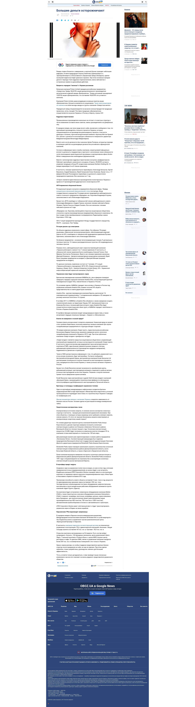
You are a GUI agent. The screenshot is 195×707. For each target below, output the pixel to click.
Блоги (115, 606)
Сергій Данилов (129, 257)
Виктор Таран (128, 214)
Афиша (66, 644)
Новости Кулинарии (86, 630)
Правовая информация (104, 575)
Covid (90, 640)
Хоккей (84, 616)
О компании (67, 575)
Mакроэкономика (82, 635)
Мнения (127, 192)
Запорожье (82, 611)
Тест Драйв (67, 625)
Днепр (91, 611)
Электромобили (78, 625)
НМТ (106, 620)
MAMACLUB (81, 640)
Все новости (143, 606)
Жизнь (89, 606)
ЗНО (99, 620)
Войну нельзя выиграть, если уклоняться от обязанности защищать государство (133, 220)
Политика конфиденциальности (123, 575)
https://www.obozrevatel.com (98, 670)
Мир (75, 606)
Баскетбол (75, 616)
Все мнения (129, 292)
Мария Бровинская (65, 13)
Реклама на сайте (69, 577)
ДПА (93, 620)
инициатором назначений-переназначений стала (73, 191)
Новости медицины (69, 640)
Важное (127, 9)
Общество (130, 606)
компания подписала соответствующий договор (81, 525)
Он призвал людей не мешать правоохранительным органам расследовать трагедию (132, 66)
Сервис (96, 625)
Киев (66, 611)
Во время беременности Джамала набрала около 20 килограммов (135, 37)
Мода (91, 644)
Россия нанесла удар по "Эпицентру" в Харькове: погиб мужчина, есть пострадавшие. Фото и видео (134, 141)
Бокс (91, 616)
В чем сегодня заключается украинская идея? (133, 284)
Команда (84, 575)
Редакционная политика (62, 565)
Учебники (73, 620)
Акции (88, 625)
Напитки (76, 630)
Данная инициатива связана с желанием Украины (73, 399)
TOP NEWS (128, 106)
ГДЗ (66, 620)
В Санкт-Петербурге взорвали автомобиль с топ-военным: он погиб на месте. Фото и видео (134, 155)
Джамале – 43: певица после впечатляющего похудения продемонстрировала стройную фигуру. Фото (134, 32)
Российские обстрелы (116, 5)
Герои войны (76, 5)
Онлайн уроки (83, 620)
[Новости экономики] (93, 566)
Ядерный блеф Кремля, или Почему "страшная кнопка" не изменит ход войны (132, 210)
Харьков (73, 611)
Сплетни (75, 644)
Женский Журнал (101, 644)
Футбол (66, 616)
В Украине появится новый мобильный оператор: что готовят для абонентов (131, 46)
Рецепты (67, 630)
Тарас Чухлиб (128, 288)
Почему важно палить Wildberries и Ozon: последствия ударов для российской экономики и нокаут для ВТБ (132, 198)
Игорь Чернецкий (129, 224)
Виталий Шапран (129, 277)
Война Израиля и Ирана (97, 5)
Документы (84, 577)
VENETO (107, 5)
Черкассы (100, 611)
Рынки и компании (75, 13)
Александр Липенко (130, 267)
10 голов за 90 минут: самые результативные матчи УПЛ (132, 263)
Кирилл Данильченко (130, 201)
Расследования (105, 606)
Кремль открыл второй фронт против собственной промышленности (132, 274)
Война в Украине (85, 5)
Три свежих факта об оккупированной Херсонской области (132, 253)
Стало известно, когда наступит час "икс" (134, 132)
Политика (63, 606)
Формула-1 (99, 616)
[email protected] (65, 695)
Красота (83, 644)
